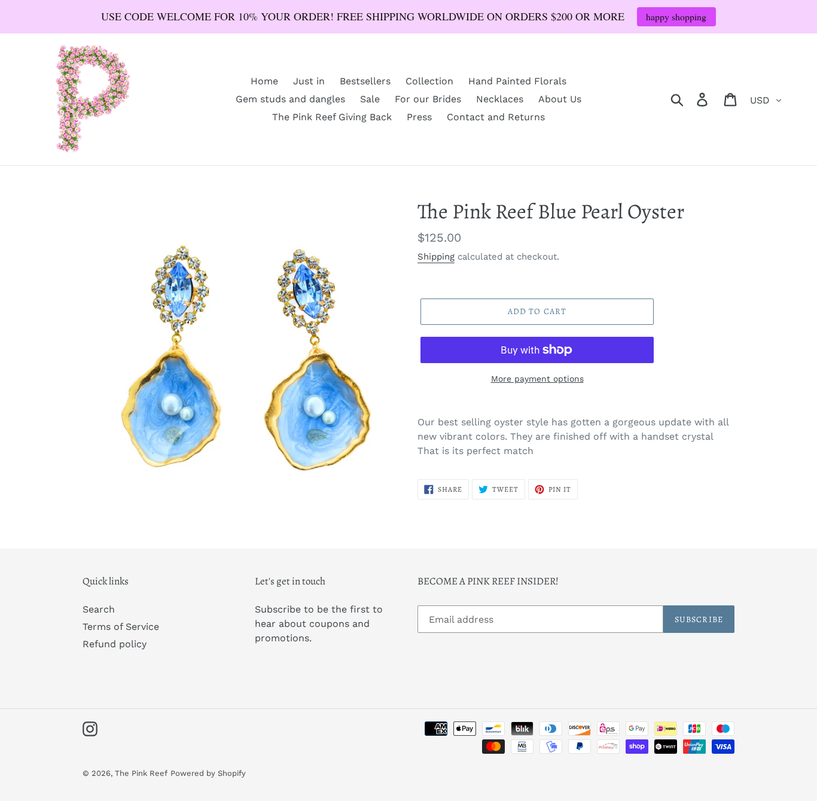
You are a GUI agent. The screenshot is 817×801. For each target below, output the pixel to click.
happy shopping (676, 16)
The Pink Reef (141, 773)
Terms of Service (121, 626)
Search (99, 609)
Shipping (436, 256)
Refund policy (115, 644)
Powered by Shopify (208, 773)
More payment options (537, 378)
